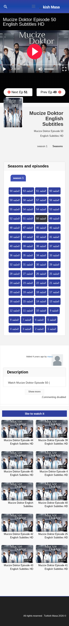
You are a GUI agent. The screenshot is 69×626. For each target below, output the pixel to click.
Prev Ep (49, 92)
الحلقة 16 (15, 301)
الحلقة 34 (41, 255)
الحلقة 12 (15, 310)
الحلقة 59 (15, 200)
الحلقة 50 (41, 218)
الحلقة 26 (41, 273)
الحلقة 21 (54, 283)
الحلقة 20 (15, 292)
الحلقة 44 (15, 237)
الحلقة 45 (54, 227)
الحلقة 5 (52, 319)
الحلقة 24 (15, 283)
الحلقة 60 (54, 190)
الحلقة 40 (15, 246)
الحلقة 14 (41, 301)
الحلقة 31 (28, 264)
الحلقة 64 (15, 190)
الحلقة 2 (39, 329)
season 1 (18, 178)
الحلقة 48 (15, 227)
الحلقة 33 (54, 255)
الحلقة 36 (15, 255)
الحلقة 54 (28, 209)
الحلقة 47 (28, 227)
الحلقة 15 (28, 301)
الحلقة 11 (28, 310)
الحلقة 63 (28, 190)
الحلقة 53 (54, 209)
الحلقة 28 (15, 273)
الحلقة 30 (41, 264)
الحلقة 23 (28, 283)
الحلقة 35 (28, 255)
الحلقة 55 (15, 209)
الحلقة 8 (14, 319)
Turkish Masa (49, 7)
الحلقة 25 (54, 273)
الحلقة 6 (39, 319)
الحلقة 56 (54, 200)
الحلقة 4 (14, 329)
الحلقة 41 (54, 237)
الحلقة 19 (28, 292)
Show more (34, 391)
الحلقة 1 (52, 329)
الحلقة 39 (28, 246)
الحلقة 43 (28, 237)
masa (50, 356)
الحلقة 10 (41, 310)
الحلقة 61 (41, 190)
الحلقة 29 (54, 264)
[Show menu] (33, 6)
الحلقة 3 (27, 329)
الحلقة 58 (28, 200)
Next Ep (19, 92)
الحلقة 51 (28, 218)
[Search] (5, 6)
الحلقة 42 (41, 237)
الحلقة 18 (41, 292)
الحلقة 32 (15, 264)
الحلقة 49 (54, 218)
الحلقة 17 (54, 292)
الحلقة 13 (54, 301)
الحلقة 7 (27, 319)
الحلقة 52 (15, 218)
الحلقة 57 (41, 200)
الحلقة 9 (54, 310)
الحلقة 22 (41, 283)
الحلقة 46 (41, 227)
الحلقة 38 (41, 246)
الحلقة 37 (54, 246)
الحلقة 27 (28, 273)
